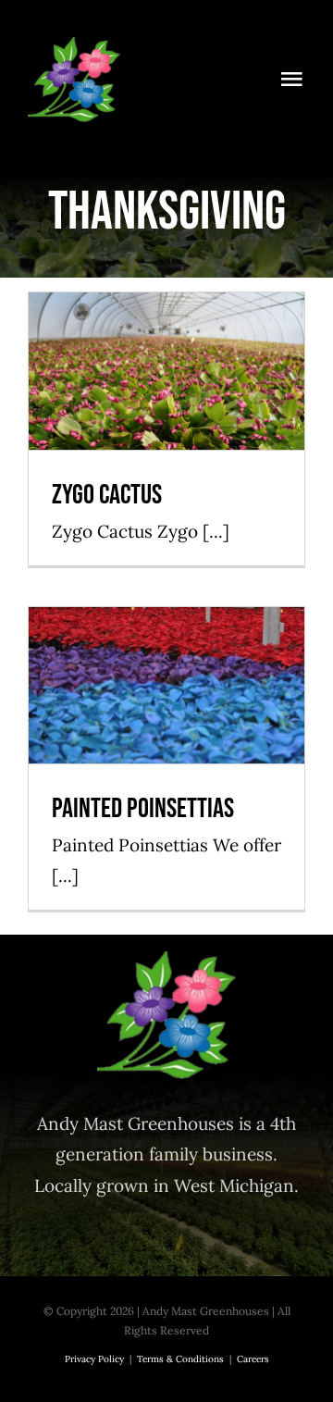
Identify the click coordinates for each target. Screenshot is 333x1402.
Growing (166, 406)
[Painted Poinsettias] (166, 685)
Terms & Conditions (180, 1359)
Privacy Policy (94, 1359)
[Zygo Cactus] (166, 371)
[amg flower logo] (74, 45)
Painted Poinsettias (167, 653)
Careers (253, 1359)
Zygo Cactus (167, 340)
